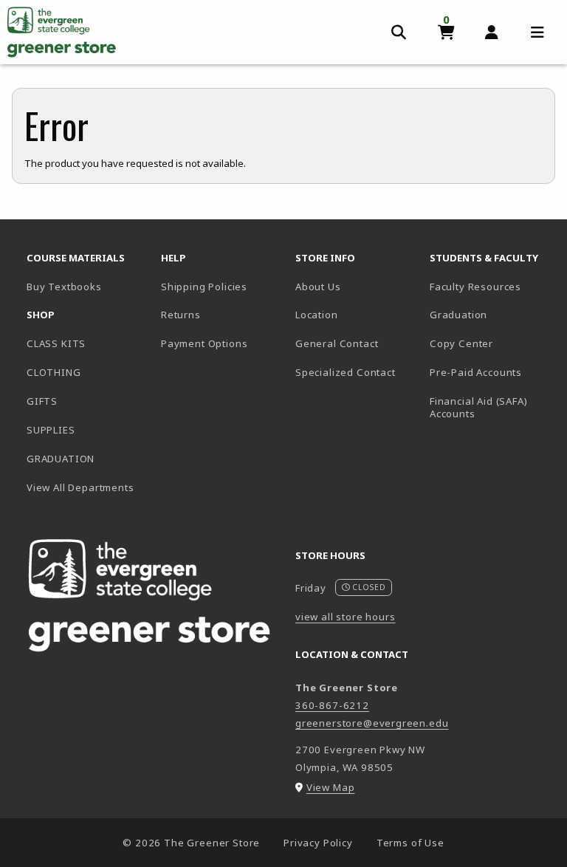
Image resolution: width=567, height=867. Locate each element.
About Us (318, 286)
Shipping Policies (204, 286)
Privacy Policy (318, 842)
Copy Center (461, 343)
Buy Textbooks (88, 286)
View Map (330, 787)
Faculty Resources (475, 286)
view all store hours (345, 616)
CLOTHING (54, 372)
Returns (181, 314)
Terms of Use (410, 842)
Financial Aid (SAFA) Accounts (479, 407)
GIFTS (42, 401)
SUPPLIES (51, 429)
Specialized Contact (345, 372)
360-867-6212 (332, 705)
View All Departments (80, 487)
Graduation (458, 314)
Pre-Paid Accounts (476, 372)
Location (316, 314)
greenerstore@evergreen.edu (371, 723)
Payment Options (204, 343)
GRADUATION (60, 458)
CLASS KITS (56, 343)
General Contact (336, 343)
